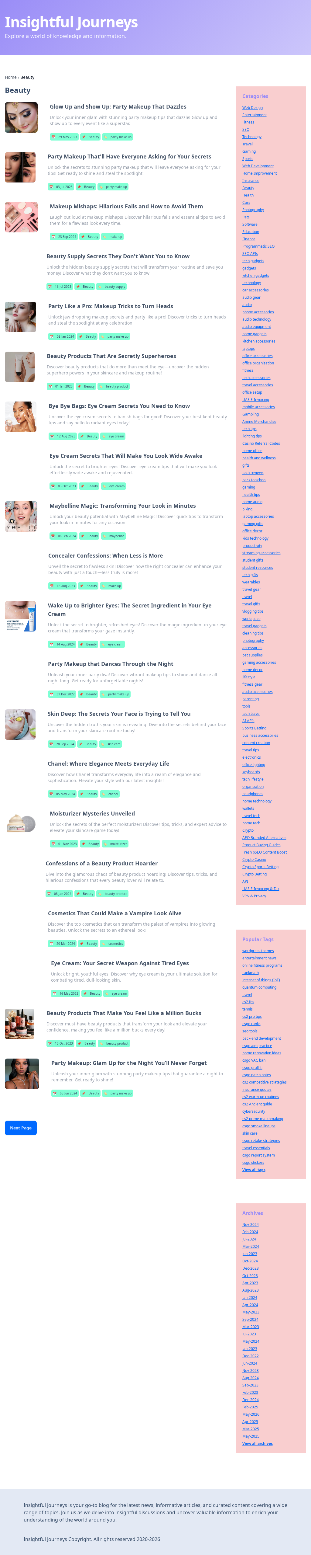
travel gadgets (254, 625)
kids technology (255, 538)
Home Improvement (259, 173)
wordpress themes (258, 950)
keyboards (251, 771)
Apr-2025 (250, 1421)
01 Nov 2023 (64, 844)
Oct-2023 (250, 1275)
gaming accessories (259, 662)
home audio (252, 501)
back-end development (261, 1038)
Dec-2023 (250, 1268)
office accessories (257, 355)
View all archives (257, 1443)
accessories (252, 647)
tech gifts (250, 574)
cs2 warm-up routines (260, 1096)
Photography (253, 209)
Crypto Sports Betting (260, 866)
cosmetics (112, 943)
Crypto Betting (254, 874)
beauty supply (111, 286)
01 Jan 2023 (60, 386)
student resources (257, 567)
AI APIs (248, 720)
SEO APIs (250, 253)
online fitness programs (262, 965)
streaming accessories (261, 552)
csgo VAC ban (253, 1060)
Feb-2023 (250, 1392)
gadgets (249, 268)
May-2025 (250, 1436)
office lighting (253, 764)
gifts (246, 465)
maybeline (113, 536)
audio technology (256, 319)
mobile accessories (258, 406)
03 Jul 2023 (61, 187)
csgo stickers (253, 1162)
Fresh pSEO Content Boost (264, 852)
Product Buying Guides (261, 844)
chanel (109, 794)
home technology (257, 801)
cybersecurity (253, 1111)
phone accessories (258, 312)
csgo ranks (251, 1023)
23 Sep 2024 (63, 237)
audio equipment (256, 326)
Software (250, 224)
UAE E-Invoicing (255, 399)
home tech (251, 823)
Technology (251, 136)
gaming (248, 487)
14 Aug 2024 (62, 644)
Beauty (90, 137)
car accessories (255, 290)
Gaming (249, 151)
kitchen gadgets (255, 275)
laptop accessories (258, 516)
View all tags (253, 1169)
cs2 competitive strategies (264, 1082)
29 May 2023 (64, 137)
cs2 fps (248, 1001)
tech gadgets (253, 260)
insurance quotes (257, 1089)
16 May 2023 (65, 993)
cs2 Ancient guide (257, 1104)
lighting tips (252, 436)
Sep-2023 (250, 1385)
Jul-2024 (249, 1239)
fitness (248, 370)
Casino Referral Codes (261, 443)
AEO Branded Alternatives (264, 837)
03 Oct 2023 (63, 486)
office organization (258, 363)
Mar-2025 (250, 1429)
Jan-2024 (249, 1297)
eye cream (113, 436)
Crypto (248, 830)
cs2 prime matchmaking (262, 1118)
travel (247, 596)
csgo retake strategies (261, 1140)
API (245, 881)
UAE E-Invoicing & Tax (260, 888)
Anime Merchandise (259, 421)
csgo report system (258, 1155)
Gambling (250, 414)
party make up (118, 137)
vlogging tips (253, 611)
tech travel (251, 713)
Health (248, 195)
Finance (248, 239)
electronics (251, 757)
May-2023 (250, 1312)
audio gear (251, 297)
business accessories (260, 735)
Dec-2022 (250, 1355)
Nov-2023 (250, 1370)
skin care (111, 744)
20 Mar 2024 (62, 943)
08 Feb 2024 (63, 536)
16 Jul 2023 (59, 286)
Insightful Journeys (71, 22)
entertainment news (259, 958)
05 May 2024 (62, 794)
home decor (252, 669)
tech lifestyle (253, 779)
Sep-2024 (250, 1319)
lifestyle (248, 677)
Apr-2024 (250, 1304)
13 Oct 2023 (60, 1043)
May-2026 (250, 1414)
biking (247, 509)
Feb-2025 (250, 1407)
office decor (252, 531)
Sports (247, 158)
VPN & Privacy (254, 896)
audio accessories (257, 691)
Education (250, 231)
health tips (251, 494)
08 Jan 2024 (62, 336)
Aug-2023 (250, 1290)
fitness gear (252, 684)
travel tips (250, 750)
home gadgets (254, 333)
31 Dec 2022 (62, 694)
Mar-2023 (250, 1326)
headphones (252, 793)
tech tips (249, 428)
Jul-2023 (249, 1334)
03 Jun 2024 (65, 1093)
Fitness (248, 122)
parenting (250, 698)
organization (253, 786)
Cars (246, 202)
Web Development (258, 166)
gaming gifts (252, 523)
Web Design (252, 107)
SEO (245, 129)
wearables (251, 582)
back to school (254, 479)
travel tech (251, 815)
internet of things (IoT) (261, 980)
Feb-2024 (250, 1231)
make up (112, 237)
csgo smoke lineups (258, 1126)
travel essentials (256, 1147)
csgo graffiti (252, 1067)
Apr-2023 (250, 1282)
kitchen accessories (258, 341)
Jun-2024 (249, 1363)
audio (247, 304)
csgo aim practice (257, 1045)
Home (11, 77)
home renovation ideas (261, 1053)
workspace (251, 618)
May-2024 (250, 1341)
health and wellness (259, 458)
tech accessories (256, 377)
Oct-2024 (250, 1261)
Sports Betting (254, 728)
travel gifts (251, 604)
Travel (247, 144)
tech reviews (253, 472)
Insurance (250, 180)
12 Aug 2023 (62, 436)
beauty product (113, 386)
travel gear (251, 589)
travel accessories (257, 385)
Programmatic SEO (258, 246)
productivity (252, 545)
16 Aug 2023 (62, 586)
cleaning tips (253, 633)
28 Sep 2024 (61, 744)
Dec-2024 (250, 1399)
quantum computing (259, 987)
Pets (246, 217)
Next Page (21, 1128)
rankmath (250, 972)
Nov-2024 (250, 1224)
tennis (247, 1009)
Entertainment (254, 114)
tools (246, 706)
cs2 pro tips (252, 1016)
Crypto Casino (254, 859)
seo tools (250, 1031)
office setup (252, 392)
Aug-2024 (250, 1377)
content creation (256, 742)
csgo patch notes (256, 1074)
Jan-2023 (249, 1348)
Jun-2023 (249, 1253)
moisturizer (115, 844)
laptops (248, 348)
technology (251, 282)
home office (252, 450)
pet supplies (252, 655)
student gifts (252, 560)
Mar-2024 (250, 1246)
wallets (248, 808)
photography (253, 640)
